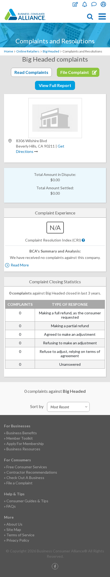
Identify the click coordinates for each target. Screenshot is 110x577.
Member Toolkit (19, 438)
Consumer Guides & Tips (27, 501)
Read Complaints (31, 72)
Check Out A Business (25, 477)
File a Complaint (19, 483)
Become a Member (84, 4)
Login (103, 4)
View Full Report (55, 85)
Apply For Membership (25, 443)
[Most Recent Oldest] (68, 407)
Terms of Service (20, 535)
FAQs (11, 506)
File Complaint (75, 4)
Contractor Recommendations (31, 472)
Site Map (13, 529)
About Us (14, 524)
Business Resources (23, 449)
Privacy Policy (17, 540)
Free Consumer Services (26, 467)
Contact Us (94, 4)
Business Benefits (21, 433)
